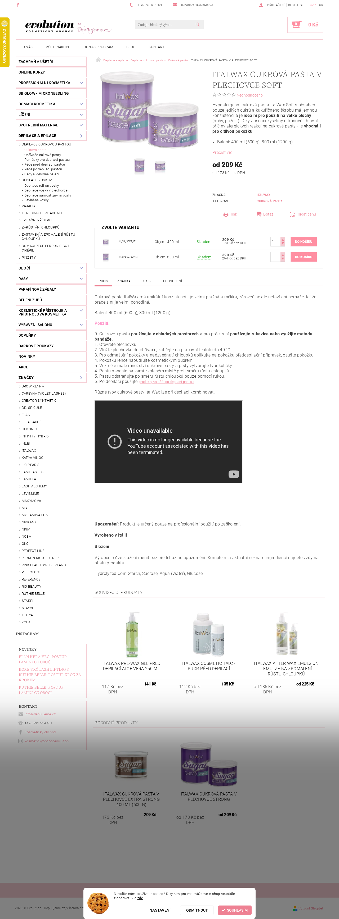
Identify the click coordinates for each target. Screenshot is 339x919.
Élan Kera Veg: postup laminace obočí (43, 659)
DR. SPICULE (32, 408)
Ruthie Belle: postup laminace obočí (41, 690)
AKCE (23, 367)
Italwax (29, 450)
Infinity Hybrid (35, 436)
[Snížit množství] (282, 243)
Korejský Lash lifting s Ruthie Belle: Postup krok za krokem (50, 675)
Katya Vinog (33, 458)
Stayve (28, 608)
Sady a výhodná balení (41, 174)
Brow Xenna (33, 386)
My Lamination (35, 515)
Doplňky (27, 335)
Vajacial (30, 206)
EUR (320, 5)
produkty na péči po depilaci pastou (166, 382)
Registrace (297, 5)
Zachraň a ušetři (36, 62)
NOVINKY (27, 356)
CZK (313, 5)
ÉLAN (26, 415)
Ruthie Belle (33, 594)
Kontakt (156, 47)
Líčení (24, 114)
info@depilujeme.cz (40, 714)
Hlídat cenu (306, 214)
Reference (31, 579)
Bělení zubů (30, 300)
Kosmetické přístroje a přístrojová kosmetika (43, 312)
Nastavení (160, 910)
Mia (25, 508)
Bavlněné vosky (36, 200)
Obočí (24, 268)
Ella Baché (32, 422)
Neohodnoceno (250, 95)
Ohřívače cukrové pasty (42, 155)
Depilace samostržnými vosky (48, 195)
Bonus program (98, 47)
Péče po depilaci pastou (43, 169)
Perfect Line (33, 551)
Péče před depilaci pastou (44, 164)
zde (140, 898)
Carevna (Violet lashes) (44, 393)
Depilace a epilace (37, 136)
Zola (26, 622)
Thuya (27, 615)
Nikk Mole (31, 522)
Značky (26, 378)
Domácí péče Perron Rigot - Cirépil (47, 248)
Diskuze (147, 281)
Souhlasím (237, 910)
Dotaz (268, 214)
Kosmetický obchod (40, 732)
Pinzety (29, 257)
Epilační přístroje (39, 220)
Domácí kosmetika (37, 104)
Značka (124, 281)
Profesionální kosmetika (44, 83)
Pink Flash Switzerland (44, 565)
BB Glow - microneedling (44, 93)
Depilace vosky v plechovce (46, 190)
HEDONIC (29, 429)
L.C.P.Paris (31, 465)
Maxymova (31, 501)
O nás (28, 47)
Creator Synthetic (39, 401)
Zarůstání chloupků (41, 227)
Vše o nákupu (58, 47)
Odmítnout (197, 910)
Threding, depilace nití (42, 213)
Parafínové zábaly (37, 289)
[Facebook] (18, 5)
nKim (26, 529)
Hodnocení (172, 281)
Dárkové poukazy (36, 346)
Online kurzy (32, 72)
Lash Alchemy (34, 486)
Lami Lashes (33, 472)
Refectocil (32, 572)
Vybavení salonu (35, 325)
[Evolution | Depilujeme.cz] (68, 27)
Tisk (233, 214)
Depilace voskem (37, 180)
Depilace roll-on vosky (41, 186)
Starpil (28, 601)
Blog (130, 47)
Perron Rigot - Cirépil (41, 558)
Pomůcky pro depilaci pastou (47, 160)
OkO (25, 544)
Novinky (28, 649)
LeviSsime (30, 494)
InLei (26, 443)
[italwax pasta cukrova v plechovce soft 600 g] (106, 241)
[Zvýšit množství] (282, 239)
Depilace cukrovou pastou (47, 144)
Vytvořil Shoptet (310, 908)
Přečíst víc (222, 152)
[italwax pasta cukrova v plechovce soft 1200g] (106, 256)
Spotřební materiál (39, 125)
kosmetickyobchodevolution (47, 741)
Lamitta (29, 479)
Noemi (27, 536)
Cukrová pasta (35, 150)
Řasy (23, 279)
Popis (103, 281)
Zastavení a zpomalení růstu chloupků (48, 236)
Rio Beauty (31, 586)
